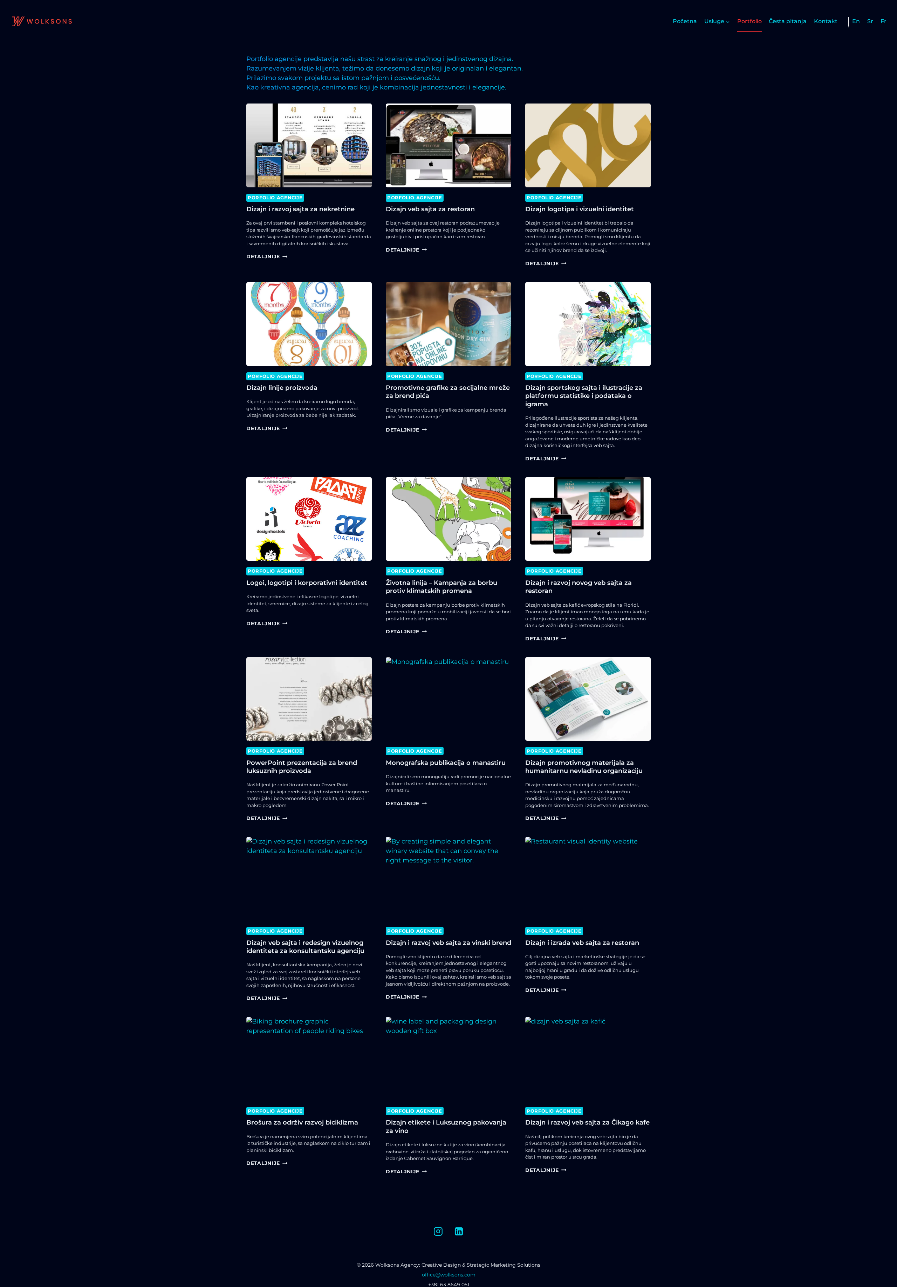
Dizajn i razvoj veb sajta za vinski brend (448, 943)
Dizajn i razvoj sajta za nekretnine (300, 209)
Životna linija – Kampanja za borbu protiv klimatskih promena (441, 587)
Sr (870, 21)
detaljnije (267, 256)
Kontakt (825, 21)
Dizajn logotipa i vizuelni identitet (579, 209)
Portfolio (749, 21)
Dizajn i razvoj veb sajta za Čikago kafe (587, 1122)
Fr (883, 21)
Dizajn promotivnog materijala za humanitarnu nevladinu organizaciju (584, 767)
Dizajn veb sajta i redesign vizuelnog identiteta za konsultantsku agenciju (305, 947)
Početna (685, 21)
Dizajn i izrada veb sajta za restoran (582, 943)
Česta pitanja (788, 21)
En (856, 21)
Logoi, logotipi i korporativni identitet (306, 583)
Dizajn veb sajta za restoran (430, 209)
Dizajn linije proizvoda (281, 388)
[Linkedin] (459, 1231)
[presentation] (309, 145)
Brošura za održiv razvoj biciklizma (302, 1122)
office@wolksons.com (448, 1275)
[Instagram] (438, 1231)
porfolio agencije (275, 197)
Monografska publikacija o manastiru (446, 763)
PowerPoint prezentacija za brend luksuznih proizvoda (301, 767)
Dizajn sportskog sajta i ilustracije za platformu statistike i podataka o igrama (583, 396)
